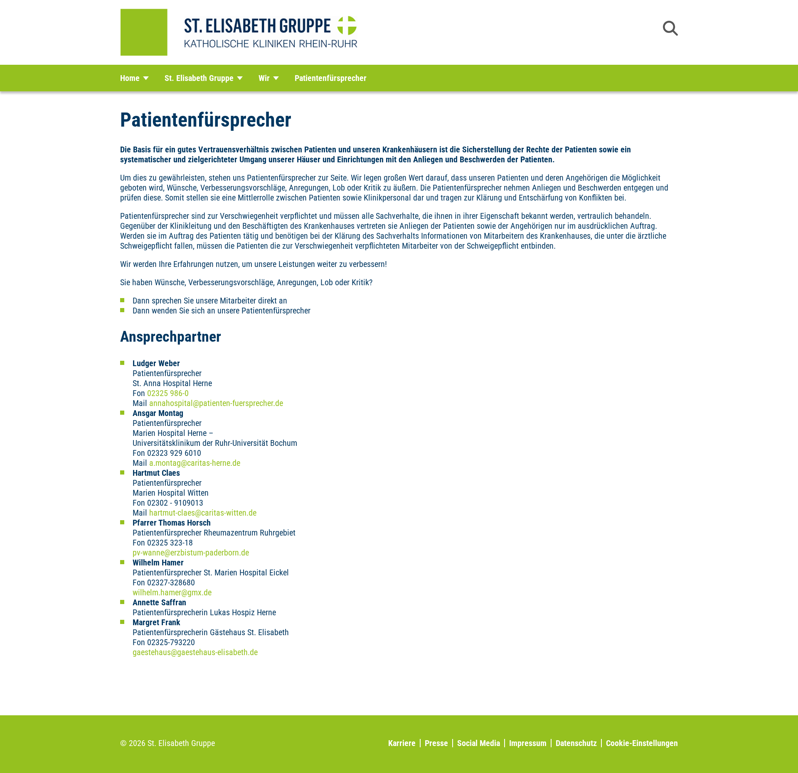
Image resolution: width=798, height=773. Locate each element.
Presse (436, 743)
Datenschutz (576, 743)
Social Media (478, 743)
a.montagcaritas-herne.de (194, 463)
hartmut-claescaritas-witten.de (202, 513)
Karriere (402, 743)
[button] (670, 28)
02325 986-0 (168, 393)
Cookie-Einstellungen (642, 743)
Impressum (528, 743)
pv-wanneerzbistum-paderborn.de (191, 553)
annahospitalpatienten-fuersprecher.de (216, 403)
